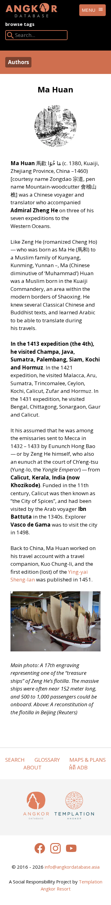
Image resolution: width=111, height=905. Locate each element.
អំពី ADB (78, 767)
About (32, 767)
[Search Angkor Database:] (10, 36)
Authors (18, 62)
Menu (88, 10)
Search (15, 759)
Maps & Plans (87, 759)
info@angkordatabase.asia (72, 867)
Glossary (47, 759)
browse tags (20, 24)
